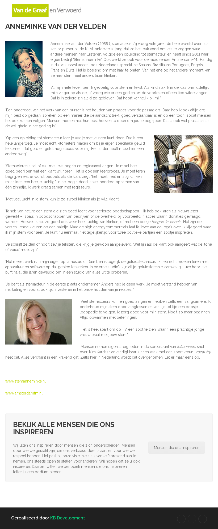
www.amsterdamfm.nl (24, 393)
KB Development (67, 517)
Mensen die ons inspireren (176, 448)
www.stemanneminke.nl (25, 381)
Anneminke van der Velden (56, 26)
